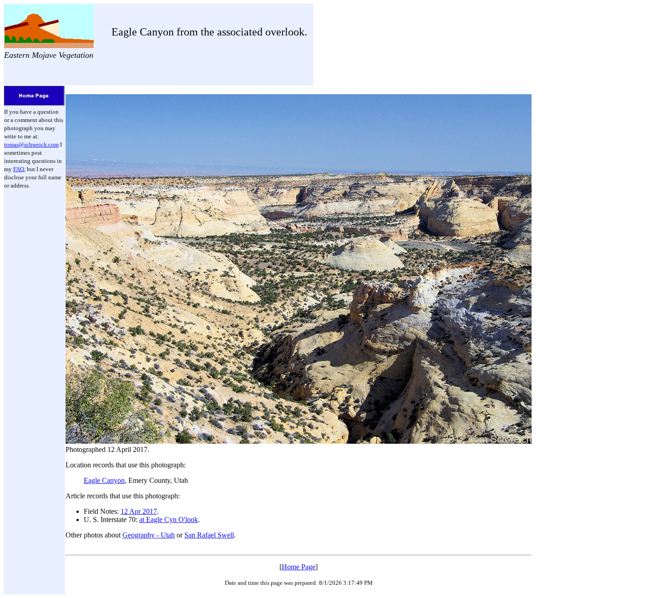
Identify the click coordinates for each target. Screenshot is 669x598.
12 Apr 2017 (139, 511)
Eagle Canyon (104, 480)
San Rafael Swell (209, 535)
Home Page (298, 567)
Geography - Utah (148, 535)
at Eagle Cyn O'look (168, 519)
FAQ (18, 169)
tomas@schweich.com (31, 144)
